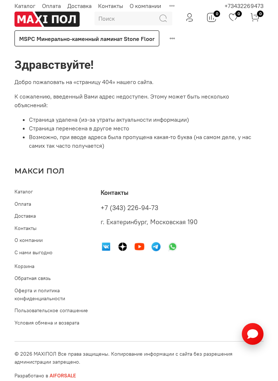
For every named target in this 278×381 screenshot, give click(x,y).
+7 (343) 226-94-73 (129, 208)
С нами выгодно (33, 252)
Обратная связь (32, 278)
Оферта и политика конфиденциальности (39, 294)
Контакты (110, 5)
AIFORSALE (63, 375)
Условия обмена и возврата (46, 322)
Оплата (51, 5)
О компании (145, 5)
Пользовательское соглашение (51, 310)
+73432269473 (244, 5)
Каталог (24, 5)
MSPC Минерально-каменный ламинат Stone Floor (87, 38)
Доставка (79, 5)
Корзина (24, 266)
